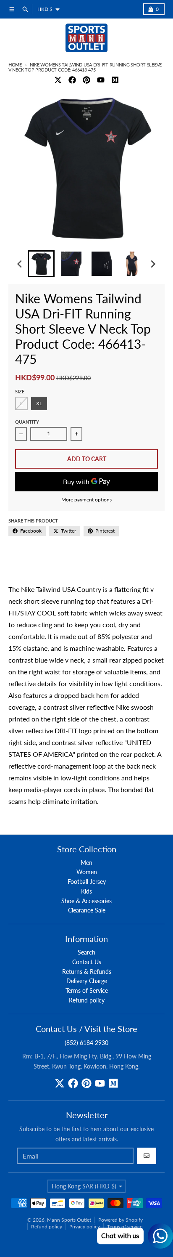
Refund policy (46, 1226)
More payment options (86, 499)
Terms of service (124, 1226)
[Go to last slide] (20, 263)
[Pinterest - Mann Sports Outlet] (86, 79)
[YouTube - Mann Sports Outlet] (100, 79)
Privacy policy (84, 1226)
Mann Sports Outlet (69, 1220)
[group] (41, 263)
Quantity (27, 421)
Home (15, 64)
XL (39, 403)
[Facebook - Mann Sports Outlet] (72, 79)
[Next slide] (153, 263)
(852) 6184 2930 (86, 1042)
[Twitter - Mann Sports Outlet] (57, 79)
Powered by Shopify (120, 1220)
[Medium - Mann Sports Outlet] (115, 79)
